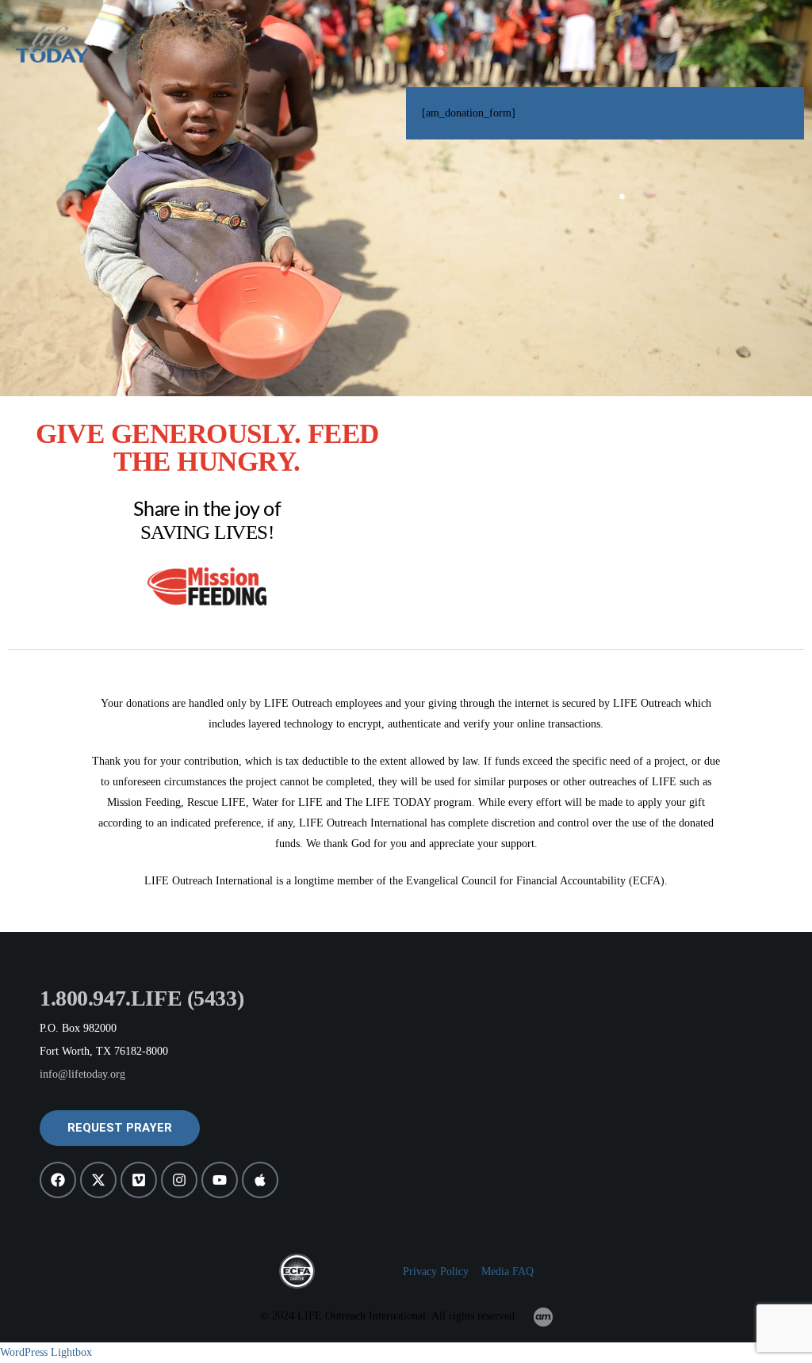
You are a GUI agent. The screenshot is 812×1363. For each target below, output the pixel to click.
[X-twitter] (98, 1180)
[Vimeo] (139, 1180)
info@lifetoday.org (82, 1074)
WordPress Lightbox (46, 1352)
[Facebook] (58, 1180)
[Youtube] (219, 1180)
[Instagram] (179, 1180)
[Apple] (260, 1180)
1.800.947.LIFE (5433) (141, 998)
